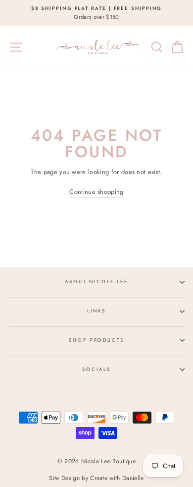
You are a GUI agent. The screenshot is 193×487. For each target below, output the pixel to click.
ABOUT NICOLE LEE (96, 281)
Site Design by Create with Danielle (96, 478)
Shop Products (96, 340)
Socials (96, 369)
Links (96, 310)
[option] (96, 13)
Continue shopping (96, 191)
